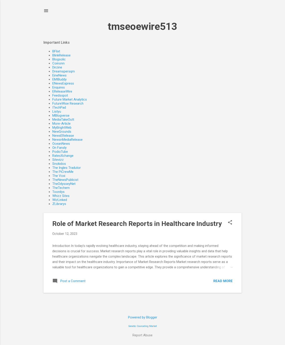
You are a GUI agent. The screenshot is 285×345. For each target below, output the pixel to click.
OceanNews (61, 144)
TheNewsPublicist (65, 180)
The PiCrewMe (62, 172)
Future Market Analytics (69, 99)
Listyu (56, 111)
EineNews (59, 75)
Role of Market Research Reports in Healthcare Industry (137, 223)
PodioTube (60, 152)
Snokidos (59, 164)
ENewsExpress (63, 83)
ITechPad (59, 107)
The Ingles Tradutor (66, 168)
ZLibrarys (59, 204)
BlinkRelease (61, 55)
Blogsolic (59, 59)
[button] (230, 223)
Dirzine (57, 67)
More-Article (61, 124)
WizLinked (59, 200)
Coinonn (58, 63)
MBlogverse (60, 116)
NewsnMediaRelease (67, 140)
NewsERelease (63, 136)
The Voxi (58, 176)
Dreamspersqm (63, 71)
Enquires (58, 87)
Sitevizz (58, 160)
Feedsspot (60, 95)
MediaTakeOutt (63, 120)
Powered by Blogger (142, 317)
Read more (223, 281)
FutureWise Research (67, 103)
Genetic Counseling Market (142, 326)
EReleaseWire (62, 91)
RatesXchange (62, 156)
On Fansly (59, 148)
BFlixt (56, 51)
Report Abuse (142, 335)
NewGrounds (61, 132)
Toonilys (58, 192)
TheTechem (61, 188)
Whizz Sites (60, 196)
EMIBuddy (59, 79)
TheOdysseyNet (63, 184)
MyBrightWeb (61, 128)
